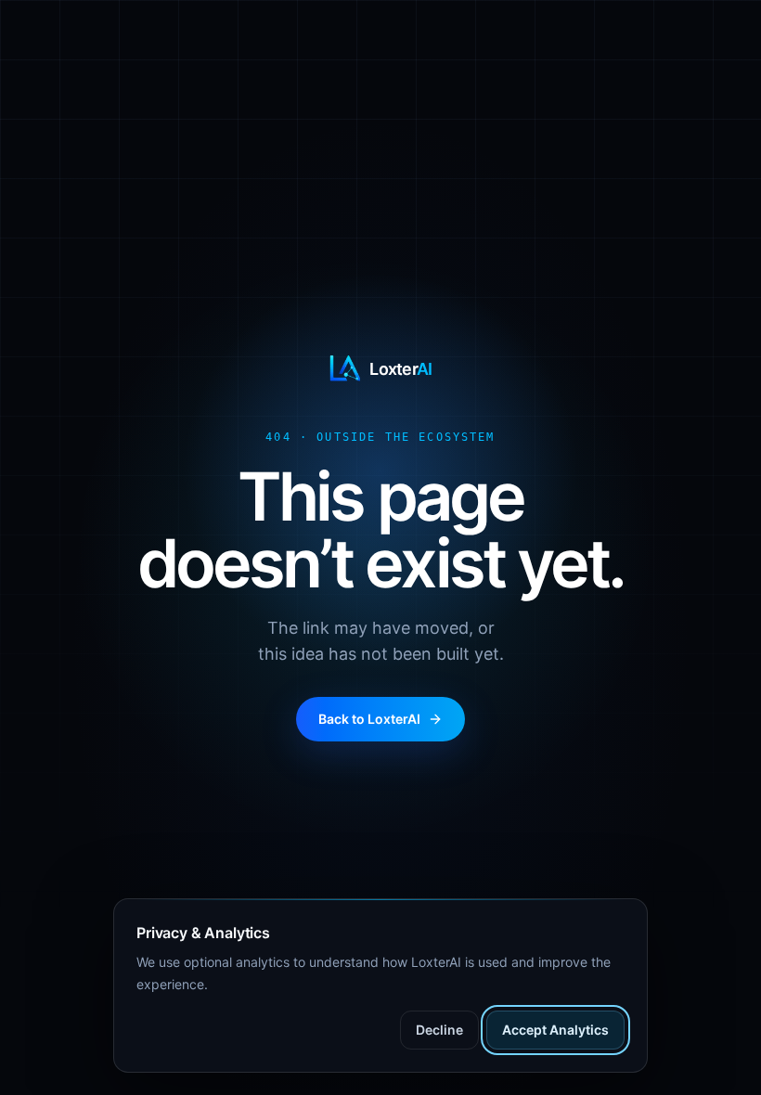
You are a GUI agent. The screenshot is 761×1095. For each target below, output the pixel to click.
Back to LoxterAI (369, 719)
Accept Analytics (555, 1029)
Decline (439, 1029)
